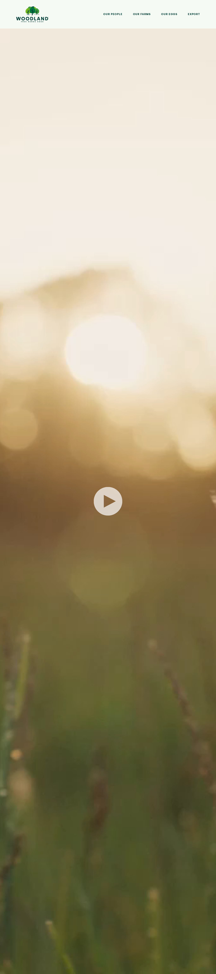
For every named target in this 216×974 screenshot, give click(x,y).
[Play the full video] (108, 501)
